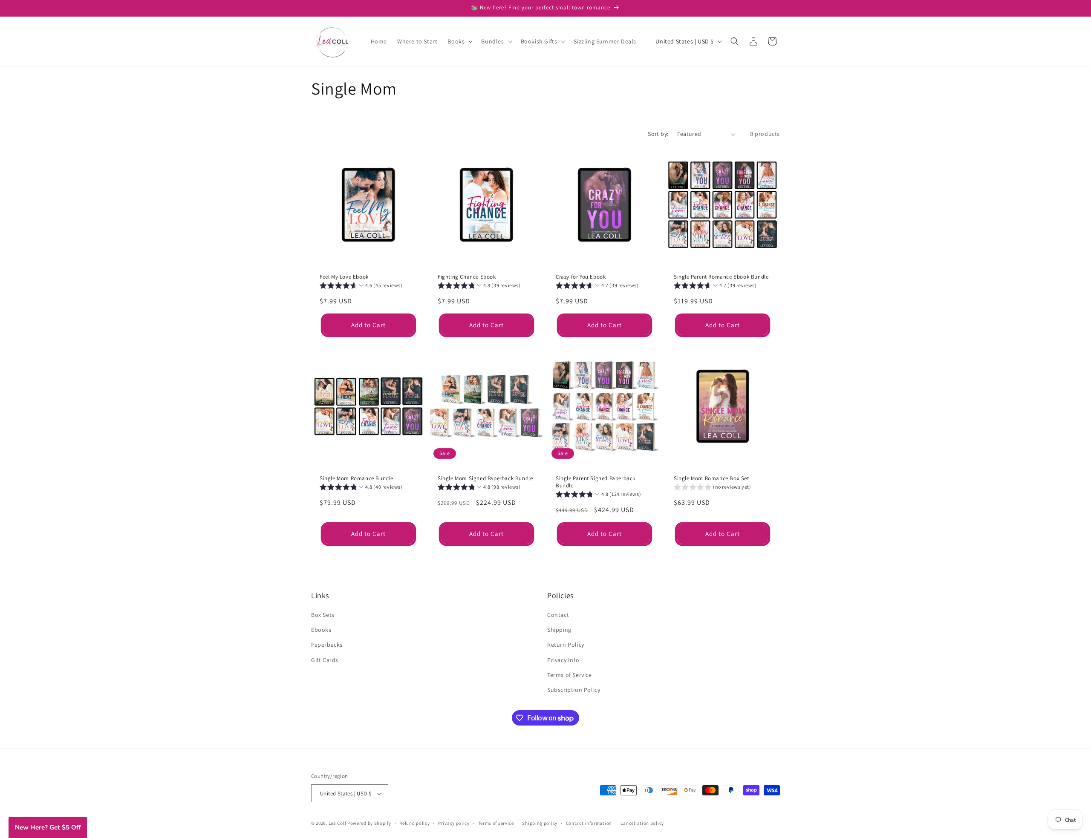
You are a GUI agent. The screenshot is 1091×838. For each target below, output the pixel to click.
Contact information (589, 823)
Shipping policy (539, 823)
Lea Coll (337, 823)
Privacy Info (563, 660)
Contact (558, 615)
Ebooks (321, 630)
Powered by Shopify (369, 823)
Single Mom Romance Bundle (356, 478)
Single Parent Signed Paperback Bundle (595, 482)
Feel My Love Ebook (344, 277)
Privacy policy (454, 823)
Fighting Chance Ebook (467, 277)
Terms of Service (569, 675)
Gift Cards (324, 660)
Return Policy (565, 644)
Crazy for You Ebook (581, 277)
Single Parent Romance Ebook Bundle (721, 277)
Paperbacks (327, 644)
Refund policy (414, 823)
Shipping (559, 630)
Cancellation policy (642, 823)
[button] (459, 41)
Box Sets (323, 615)
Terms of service (496, 823)
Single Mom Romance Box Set (711, 478)
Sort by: (658, 134)
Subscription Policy (573, 690)
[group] (361, 286)
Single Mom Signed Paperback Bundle (485, 478)
